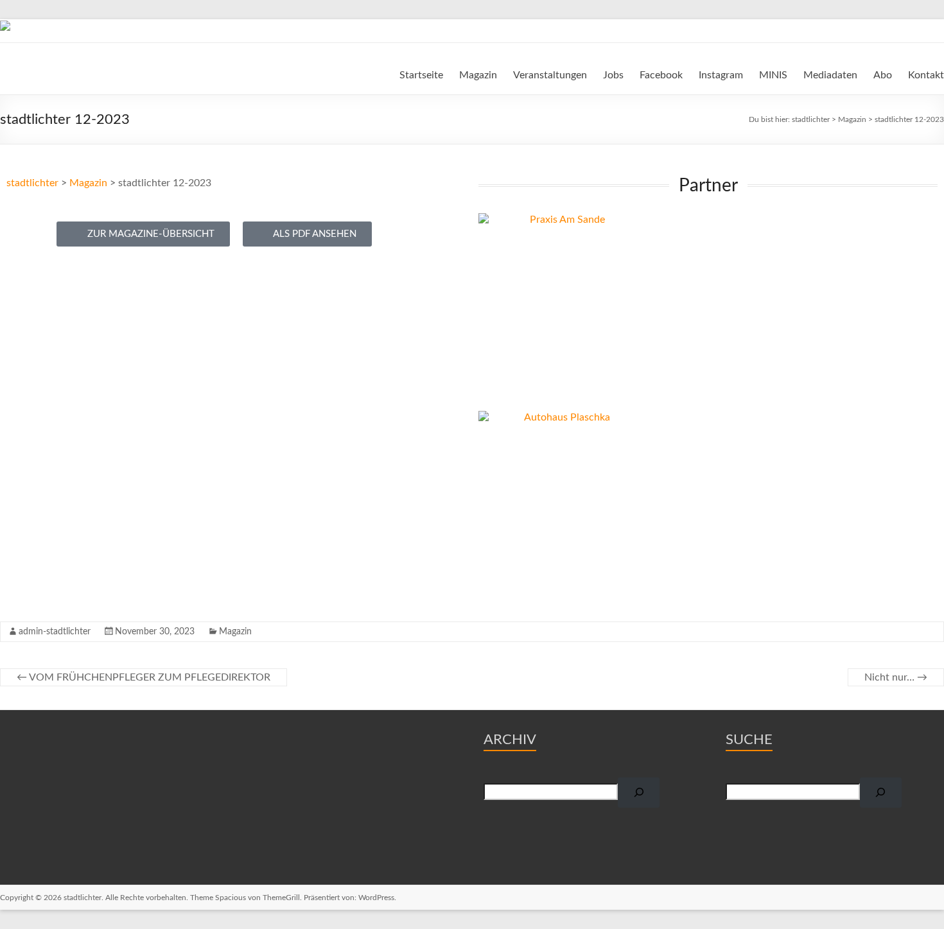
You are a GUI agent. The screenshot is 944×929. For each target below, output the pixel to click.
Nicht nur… (895, 677)
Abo (882, 75)
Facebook (661, 75)
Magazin (478, 75)
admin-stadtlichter (55, 631)
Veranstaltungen (550, 75)
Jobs (613, 75)
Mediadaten (830, 75)
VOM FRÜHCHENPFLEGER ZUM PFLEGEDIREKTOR (143, 677)
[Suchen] (639, 792)
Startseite (421, 75)
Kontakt (926, 75)
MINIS (773, 75)
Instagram (721, 75)
